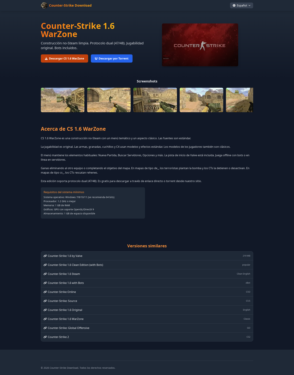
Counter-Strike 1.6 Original (149, 310)
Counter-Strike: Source (149, 301)
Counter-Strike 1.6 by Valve (149, 256)
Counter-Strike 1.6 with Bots (149, 283)
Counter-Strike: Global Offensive (149, 328)
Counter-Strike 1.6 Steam (149, 274)
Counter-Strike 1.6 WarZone (149, 319)
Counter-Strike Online (149, 292)
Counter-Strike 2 (149, 337)
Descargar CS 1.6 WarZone (66, 58)
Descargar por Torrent (113, 58)
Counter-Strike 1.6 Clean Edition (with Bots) (149, 265)
